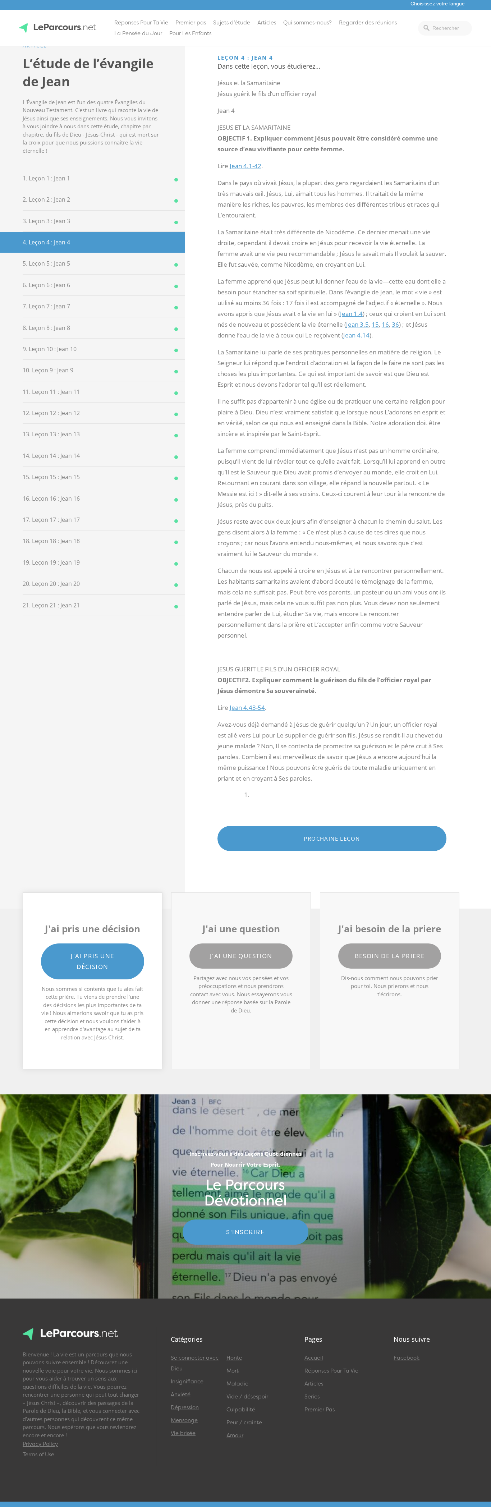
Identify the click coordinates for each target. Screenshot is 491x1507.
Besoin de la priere (390, 956)
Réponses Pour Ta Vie (141, 22)
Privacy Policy (40, 1444)
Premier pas (190, 22)
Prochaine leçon (332, 838)
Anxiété (181, 1394)
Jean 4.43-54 (247, 707)
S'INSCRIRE (245, 1232)
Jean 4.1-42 (245, 166)
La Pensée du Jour (138, 33)
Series (312, 1396)
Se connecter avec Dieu (195, 1363)
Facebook (406, 1357)
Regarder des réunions (368, 22)
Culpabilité (240, 1409)
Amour (234, 1435)
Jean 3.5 (357, 324)
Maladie (237, 1383)
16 (385, 324)
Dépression (185, 1407)
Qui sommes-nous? (307, 22)
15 (375, 324)
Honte (234, 1357)
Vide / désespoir (247, 1396)
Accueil (313, 1357)
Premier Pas (319, 1409)
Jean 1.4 (351, 313)
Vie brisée (183, 1433)
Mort (232, 1370)
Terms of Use (38, 1454)
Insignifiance (187, 1381)
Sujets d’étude (231, 22)
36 (395, 324)
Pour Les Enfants (190, 33)
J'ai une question (241, 956)
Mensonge (184, 1420)
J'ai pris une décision (92, 961)
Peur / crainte (244, 1422)
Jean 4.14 (356, 335)
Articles (266, 22)
